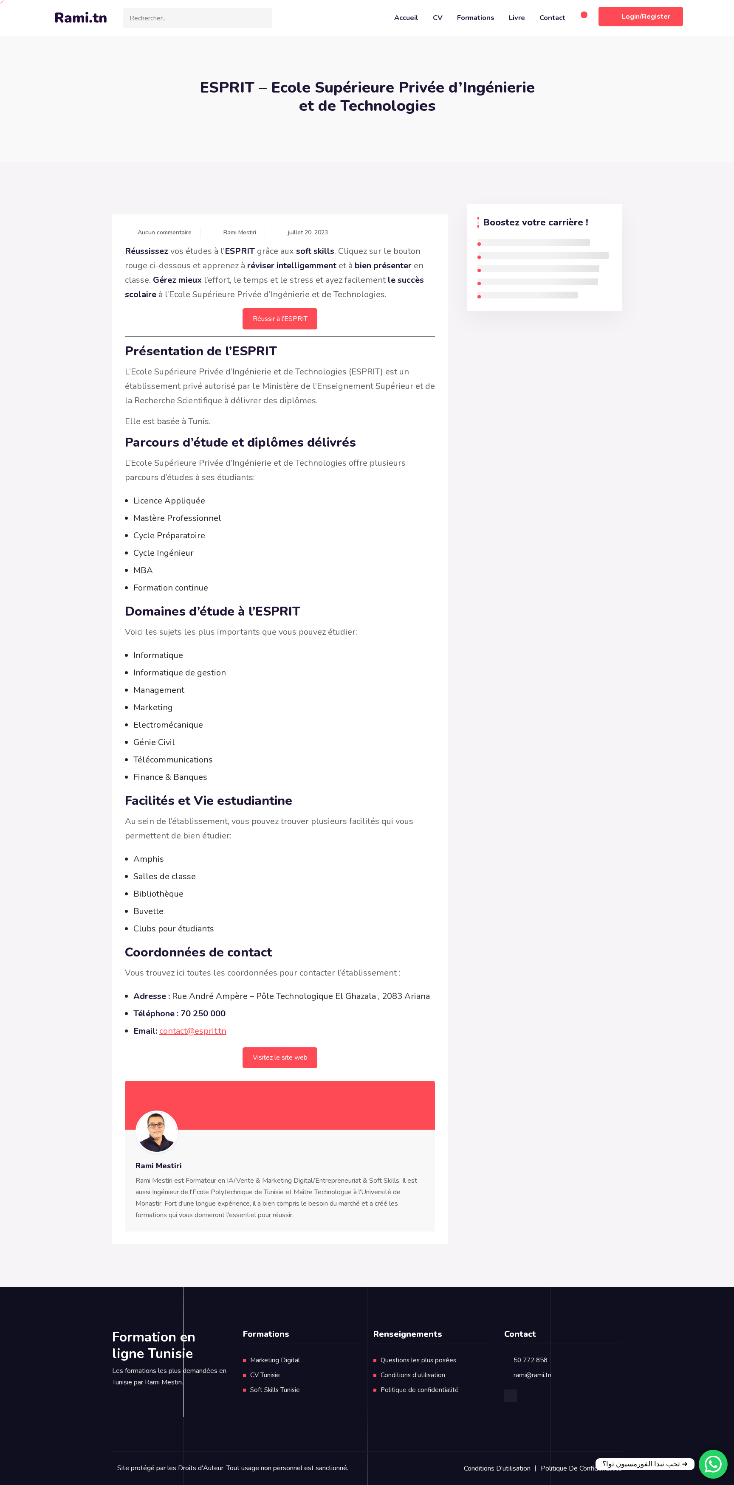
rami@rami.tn (532, 1375)
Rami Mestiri (239, 232)
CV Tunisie (265, 1375)
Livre (517, 17)
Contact (552, 17)
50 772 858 (531, 1360)
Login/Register (646, 16)
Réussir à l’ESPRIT (280, 318)
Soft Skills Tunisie (275, 1390)
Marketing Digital (275, 1360)
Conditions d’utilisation (413, 1375)
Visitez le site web (280, 1057)
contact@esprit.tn (192, 1031)
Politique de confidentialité (420, 1390)
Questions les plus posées (418, 1360)
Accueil (406, 17)
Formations (475, 17)
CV (438, 17)
